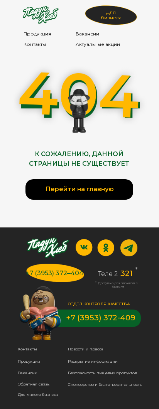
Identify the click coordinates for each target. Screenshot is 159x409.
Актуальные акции (98, 44)
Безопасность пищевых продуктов (102, 372)
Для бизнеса (111, 14)
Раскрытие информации (93, 361)
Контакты (35, 44)
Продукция (37, 34)
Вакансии (87, 34)
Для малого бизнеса (38, 394)
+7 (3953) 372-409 (100, 317)
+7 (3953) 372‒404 (54, 273)
